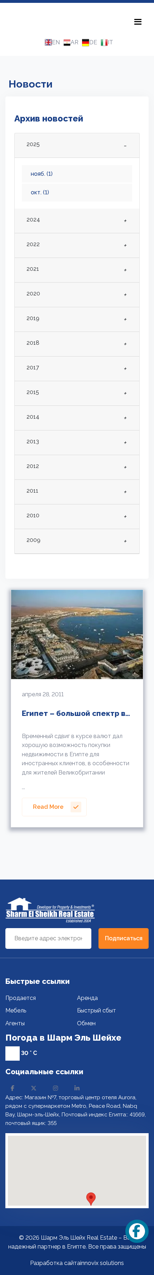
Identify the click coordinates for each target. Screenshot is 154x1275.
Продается (20, 998)
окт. (40, 192)
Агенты (15, 1023)
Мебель (15, 1010)
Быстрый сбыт (96, 1010)
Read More (48, 806)
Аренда (87, 998)
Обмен (86, 1023)
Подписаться (124, 938)
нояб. (42, 173)
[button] (90, 1199)
